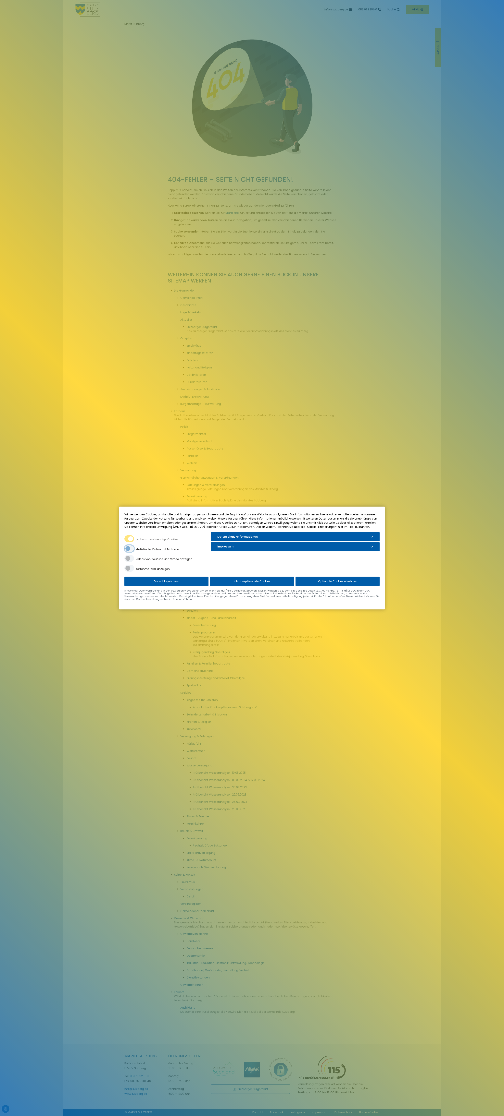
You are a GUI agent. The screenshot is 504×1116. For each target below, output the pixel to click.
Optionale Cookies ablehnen (337, 581)
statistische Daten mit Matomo (157, 549)
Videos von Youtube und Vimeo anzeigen (164, 559)
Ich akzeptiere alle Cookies (252, 581)
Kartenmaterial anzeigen (153, 569)
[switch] (129, 548)
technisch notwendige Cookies (157, 539)
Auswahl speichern (166, 581)
